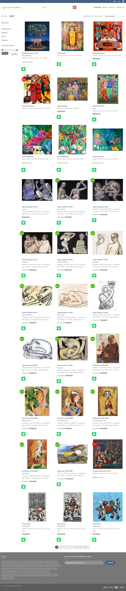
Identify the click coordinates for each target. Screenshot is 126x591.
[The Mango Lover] (72, 401)
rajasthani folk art (7, 575)
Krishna (54, 568)
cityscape (4, 565)
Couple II (24, 262)
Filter (5, 53)
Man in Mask (61, 209)
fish (3, 568)
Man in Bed (60, 315)
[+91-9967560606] (123, 1)
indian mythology (45, 568)
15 (80, 547)
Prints (3, 36)
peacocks (41, 571)
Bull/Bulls (39, 562)
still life (55, 575)
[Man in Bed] (72, 295)
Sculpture (4, 40)
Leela (94, 108)
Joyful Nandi (26, 526)
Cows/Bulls (18, 565)
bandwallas (28, 562)
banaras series (19, 562)
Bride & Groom (26, 420)
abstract (4, 562)
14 (76, 547)
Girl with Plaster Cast (99, 420)
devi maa (31, 565)
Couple (24, 209)
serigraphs (44, 575)
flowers (8, 568)
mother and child (24, 571)
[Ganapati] (72, 348)
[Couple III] (108, 243)
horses (37, 568)
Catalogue (97, 7)
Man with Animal (27, 315)
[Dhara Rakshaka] (37, 36)
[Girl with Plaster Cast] (108, 401)
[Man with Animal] (37, 295)
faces (52, 565)
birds (34, 562)
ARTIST (105, 7)
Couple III (96, 262)
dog (37, 565)
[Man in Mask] (72, 190)
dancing (25, 565)
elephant (47, 565)
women (11, 578)
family (58, 565)
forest (13, 568)
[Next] (88, 547)
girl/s (25, 568)
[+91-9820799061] (119, 1)
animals (11, 562)
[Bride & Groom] (37, 401)
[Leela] (108, 89)
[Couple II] (37, 243)
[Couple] (37, 190)
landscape (5, 571)
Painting (4, 33)
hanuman (30, 568)
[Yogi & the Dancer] (72, 243)
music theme (34, 571)
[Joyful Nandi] (37, 507)
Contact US (120, 7)
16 (84, 547)
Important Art (6, 29)
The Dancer (25, 473)
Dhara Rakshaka (27, 55)
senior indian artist (33, 575)
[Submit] (74, 7)
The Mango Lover (62, 420)
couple (11, 565)
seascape (24, 575)
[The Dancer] (37, 454)
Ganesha (19, 568)
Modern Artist (13, 571)
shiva (49, 575)
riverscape (17, 575)
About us (111, 7)
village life (5, 578)
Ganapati (60, 368)
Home (4, 16)
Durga (41, 565)
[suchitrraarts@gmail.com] (115, 1)
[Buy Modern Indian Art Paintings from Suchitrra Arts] (11, 7)
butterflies (47, 562)
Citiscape (54, 562)
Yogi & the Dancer (62, 262)
